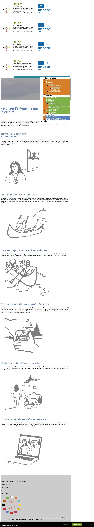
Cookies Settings (66, 524)
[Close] (91, 524)
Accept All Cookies (77, 524)
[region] (47, 524)
